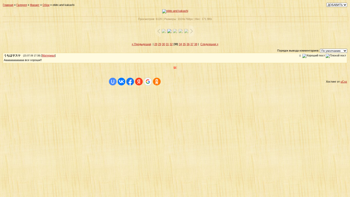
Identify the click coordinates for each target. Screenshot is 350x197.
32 (171, 44)
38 (195, 44)
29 (159, 44)
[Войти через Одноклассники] (157, 81)
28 (155, 44)
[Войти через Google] (148, 81)
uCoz (344, 81)
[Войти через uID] (113, 81)
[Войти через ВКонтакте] (121, 81)
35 (184, 44)
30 (163, 44)
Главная (8, 4)
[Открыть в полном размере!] (175, 10)
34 (180, 44)
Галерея (21, 4)
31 (167, 44)
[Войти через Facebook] (130, 81)
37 (191, 44)
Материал (48, 55)
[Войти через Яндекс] (139, 81)
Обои (46, 4)
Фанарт (34, 4)
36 (188, 44)
